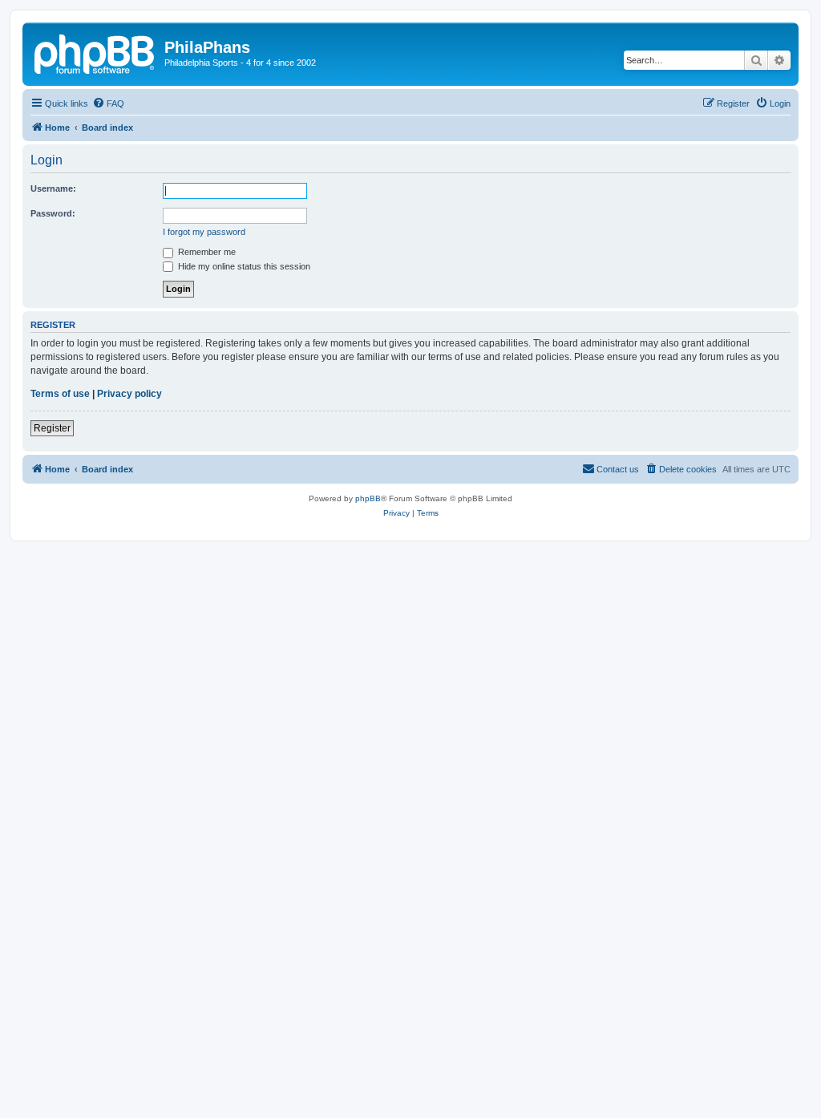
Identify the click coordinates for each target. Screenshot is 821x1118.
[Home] (95, 52)
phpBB (368, 498)
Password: (52, 213)
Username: (53, 188)
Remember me (206, 252)
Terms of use (60, 393)
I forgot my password (204, 232)
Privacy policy (129, 393)
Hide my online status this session (243, 266)
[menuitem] (108, 103)
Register (52, 428)
